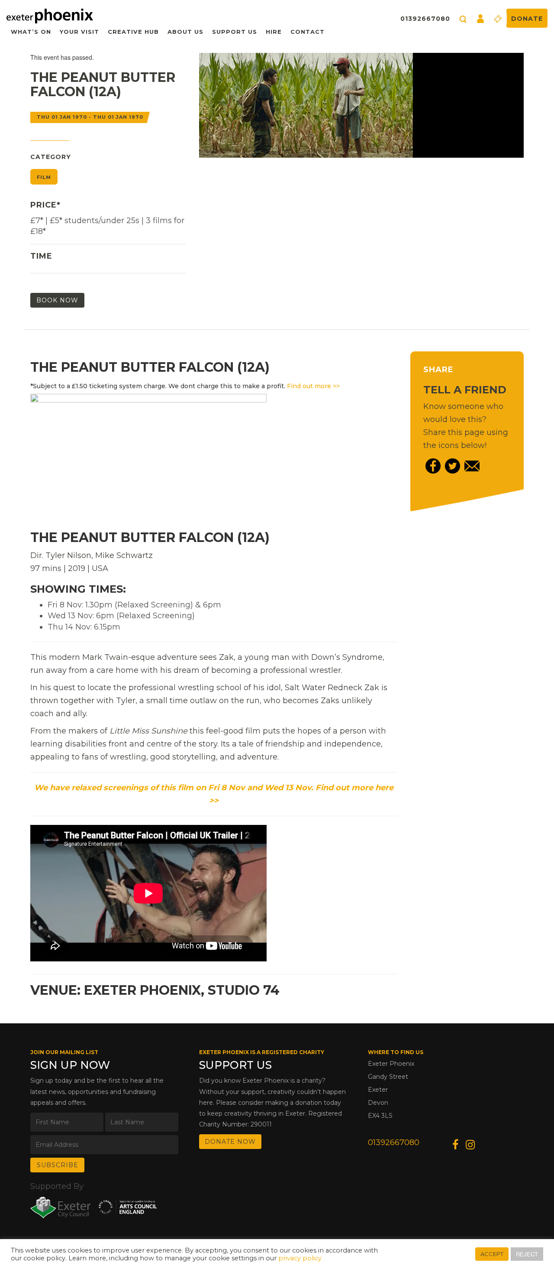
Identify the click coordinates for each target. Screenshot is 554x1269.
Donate (527, 19)
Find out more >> (313, 386)
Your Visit (79, 31)
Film (44, 177)
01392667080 (425, 19)
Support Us (234, 31)
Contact (307, 31)
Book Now (57, 300)
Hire (274, 31)
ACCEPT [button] (491, 1253)
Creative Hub (133, 31)
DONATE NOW (230, 1142)
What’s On (31, 31)
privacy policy (300, 1258)
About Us (185, 31)
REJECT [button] (527, 1254)
